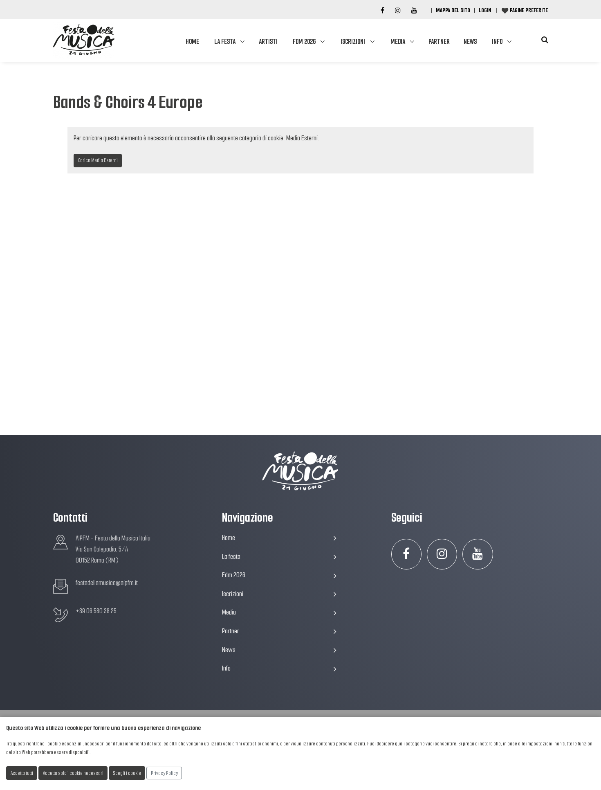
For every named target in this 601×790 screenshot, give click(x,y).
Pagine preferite (529, 10)
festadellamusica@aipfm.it (107, 582)
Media (397, 41)
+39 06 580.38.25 (96, 611)
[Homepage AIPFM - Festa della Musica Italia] (83, 40)
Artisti (268, 41)
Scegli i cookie (127, 773)
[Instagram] (398, 11)
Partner (439, 41)
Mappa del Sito (453, 10)
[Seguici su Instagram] (442, 554)
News (470, 41)
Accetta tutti (22, 773)
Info (497, 41)
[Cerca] (544, 40)
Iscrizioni (353, 41)
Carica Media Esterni (98, 160)
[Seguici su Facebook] (382, 11)
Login (485, 10)
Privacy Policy (164, 773)
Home (192, 41)
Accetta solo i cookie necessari (73, 773)
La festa (224, 41)
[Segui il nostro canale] (414, 11)
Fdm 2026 (304, 41)
